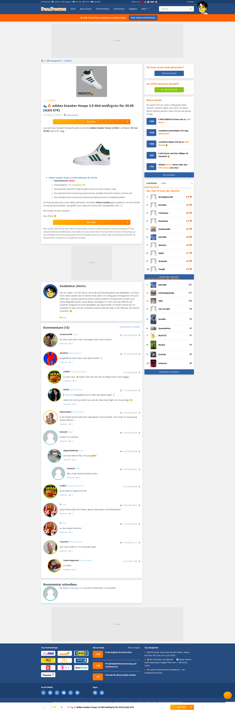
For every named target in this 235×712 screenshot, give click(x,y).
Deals (73, 8)
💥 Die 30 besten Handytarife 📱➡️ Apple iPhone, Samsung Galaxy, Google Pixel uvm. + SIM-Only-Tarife (168, 662)
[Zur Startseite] (203, 7)
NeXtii (72, 389)
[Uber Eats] (81, 667)
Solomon (162, 363)
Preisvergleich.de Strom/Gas (118, 652)
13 (72, 115)
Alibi (160, 301)
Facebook (57, 2)
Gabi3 (161, 253)
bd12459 (162, 205)
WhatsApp (46, 2)
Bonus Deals (85, 8)
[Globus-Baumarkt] (64, 653)
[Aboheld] (48, 653)
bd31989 (162, 237)
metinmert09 (68, 334)
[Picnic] (48, 667)
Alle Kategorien (54, 60)
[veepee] (48, 674)
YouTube (78, 2)
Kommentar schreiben (130, 327)
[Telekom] (64, 667)
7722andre (163, 213)
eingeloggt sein (76, 588)
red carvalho (164, 309)
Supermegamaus (77, 560)
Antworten (64, 343)
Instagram (67, 2)
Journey (162, 354)
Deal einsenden (169, 73)
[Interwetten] (48, 660)
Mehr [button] (144, 8)
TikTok (87, 2)
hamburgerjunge (166, 293)
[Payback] (81, 660)
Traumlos (71, 541)
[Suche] (191, 9)
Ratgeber (133, 8)
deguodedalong (73, 450)
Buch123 (162, 335)
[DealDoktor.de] (53, 9)
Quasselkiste (164, 328)
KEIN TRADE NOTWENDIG (142, 17)
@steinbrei (70, 395)
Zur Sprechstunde (169, 89)
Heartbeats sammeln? (169, 276)
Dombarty (163, 221)
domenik (162, 261)
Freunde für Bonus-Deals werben (120, 675)
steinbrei (70, 353)
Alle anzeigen (169, 175)
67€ (69, 185)
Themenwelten (102, 8)
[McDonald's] (64, 660)
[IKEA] (81, 653)
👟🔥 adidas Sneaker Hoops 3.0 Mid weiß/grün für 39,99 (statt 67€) (100, 707)
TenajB (161, 269)
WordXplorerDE (165, 197)
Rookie (161, 344)
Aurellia (162, 319)
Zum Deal (91, 121)
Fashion (68, 60)
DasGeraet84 (164, 229)
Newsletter (97, 2)
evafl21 (75, 371)
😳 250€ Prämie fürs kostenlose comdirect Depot (103, 17)
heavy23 (66, 432)
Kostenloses (119, 8)
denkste (162, 245)
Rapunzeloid (72, 412)
